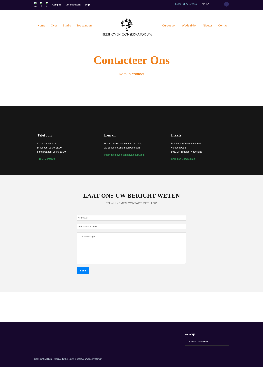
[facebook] (214, 4)
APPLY (205, 4)
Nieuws (208, 25)
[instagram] (219, 4)
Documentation (73, 4)
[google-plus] (131, 307)
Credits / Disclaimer (198, 341)
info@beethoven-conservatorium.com (124, 155)
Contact (223, 25)
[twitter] (148, 307)
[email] (114, 307)
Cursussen (169, 25)
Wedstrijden (189, 25)
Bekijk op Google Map (183, 159)
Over (54, 25)
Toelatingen (84, 25)
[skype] (140, 307)
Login (87, 4)
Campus (56, 4)
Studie (67, 25)
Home (41, 25)
